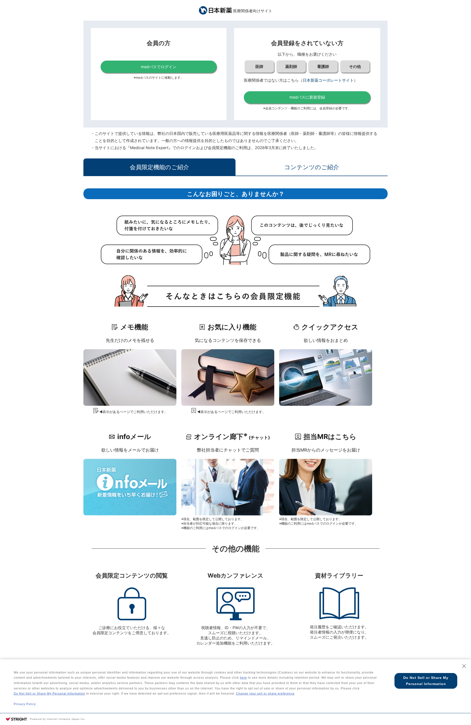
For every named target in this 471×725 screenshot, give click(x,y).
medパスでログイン (158, 66)
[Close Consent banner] (464, 666)
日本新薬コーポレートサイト (328, 80)
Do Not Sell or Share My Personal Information (49, 693)
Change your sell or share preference (265, 693)
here (243, 677)
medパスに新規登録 (307, 97)
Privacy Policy (25, 704)
